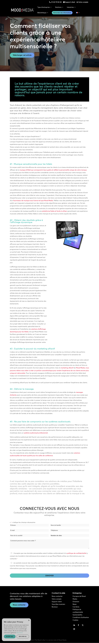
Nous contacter (19, 605)
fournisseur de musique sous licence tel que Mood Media (33, 200)
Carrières (76, 607)
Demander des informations (62, 13)
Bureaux (55, 607)
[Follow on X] (82, 625)
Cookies (75, 620)
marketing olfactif (67, 368)
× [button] (28, 620)
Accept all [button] (9, 636)
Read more (20, 632)
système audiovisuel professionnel (36, 433)
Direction (76, 602)
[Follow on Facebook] (78, 625)
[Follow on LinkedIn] (74, 625)
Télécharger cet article (22, 55)
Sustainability (77, 615)
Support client (70, 2)
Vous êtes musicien (58, 604)
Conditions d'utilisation (81, 617)
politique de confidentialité (76, 553)
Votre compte (83, 2)
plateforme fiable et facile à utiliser (54, 211)
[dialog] (16, 629)
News (74, 604)
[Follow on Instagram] (74, 629)
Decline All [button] (23, 636)
